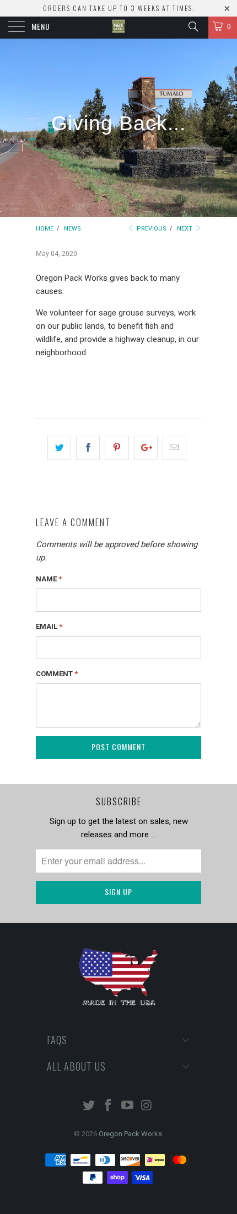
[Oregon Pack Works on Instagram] (146, 1106)
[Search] (192, 26)
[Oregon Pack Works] (119, 28)
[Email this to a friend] (174, 448)
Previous (150, 228)
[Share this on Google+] (146, 448)
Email (49, 626)
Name (49, 579)
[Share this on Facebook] (88, 448)
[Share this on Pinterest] (116, 448)
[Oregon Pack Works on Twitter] (89, 1106)
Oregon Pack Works (130, 1134)
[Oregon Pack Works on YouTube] (128, 1106)
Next (185, 228)
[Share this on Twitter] (59, 448)
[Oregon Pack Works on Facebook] (108, 1106)
